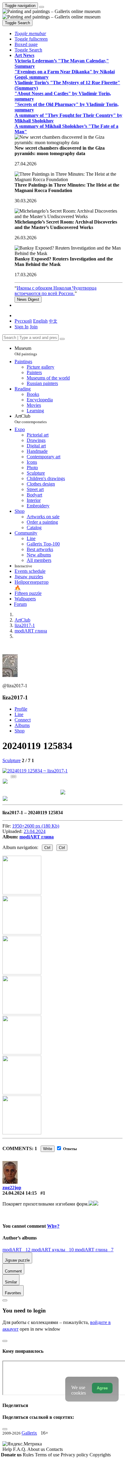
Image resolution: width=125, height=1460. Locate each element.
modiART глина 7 (94, 1249)
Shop (20, 730)
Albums (22, 725)
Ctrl (47, 847)
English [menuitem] (40, 321)
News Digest (28, 299)
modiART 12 (17, 1249)
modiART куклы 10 (53, 1249)
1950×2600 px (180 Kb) (35, 825)
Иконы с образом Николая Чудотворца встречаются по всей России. (55, 290)
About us (36, 1449)
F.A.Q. (20, 1449)
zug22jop (11, 1187)
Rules (29, 1454)
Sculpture (11, 760)
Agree (102, 1388)
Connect (23, 719)
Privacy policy (75, 1454)
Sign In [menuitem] (22, 326)
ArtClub (31, 418)
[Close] (62, 339)
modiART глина (36, 836)
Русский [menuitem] (23, 321)
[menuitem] (53, 321)
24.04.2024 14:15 (19, 1193)
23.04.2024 (35, 831)
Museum (26, 351)
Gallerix (29, 1432)
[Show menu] (41, 7)
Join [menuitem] (34, 326)
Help (7, 1449)
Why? (53, 1226)
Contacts (54, 1449)
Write (47, 1148)
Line (19, 714)
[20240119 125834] (35, 770)
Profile (21, 709)
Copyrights (100, 1454)
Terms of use (48, 1454)
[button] (30, 33)
